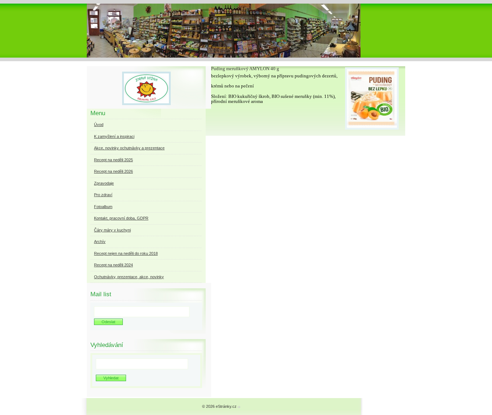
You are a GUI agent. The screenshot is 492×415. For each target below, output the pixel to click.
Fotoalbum (103, 206)
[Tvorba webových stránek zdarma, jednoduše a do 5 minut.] (239, 407)
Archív (100, 241)
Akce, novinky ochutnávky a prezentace (129, 148)
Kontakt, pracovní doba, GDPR (121, 218)
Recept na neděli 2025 (113, 160)
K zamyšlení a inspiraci (114, 136)
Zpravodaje (104, 183)
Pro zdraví (103, 195)
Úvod (98, 124)
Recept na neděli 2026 (113, 171)
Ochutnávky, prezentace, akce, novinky (129, 277)
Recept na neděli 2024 (113, 265)
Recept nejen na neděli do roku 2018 (126, 253)
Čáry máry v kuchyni (112, 230)
